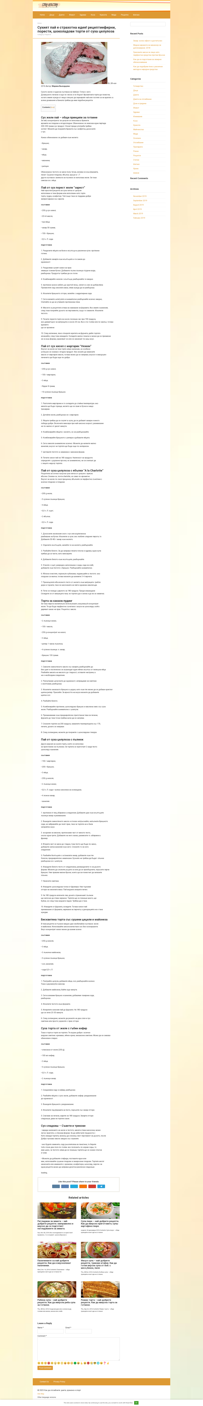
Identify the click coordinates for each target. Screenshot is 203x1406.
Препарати (138, 147)
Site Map (40, 1394)
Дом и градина (139, 103)
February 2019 (139, 218)
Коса (93, 15)
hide (52, 107)
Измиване (137, 116)
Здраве (83, 15)
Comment (42, 1336)
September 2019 (140, 200)
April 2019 (137, 209)
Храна (135, 168)
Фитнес (136, 15)
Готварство (138, 86)
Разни (136, 151)
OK (136, 1403)
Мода (113, 15)
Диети (61, 15)
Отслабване (138, 142)
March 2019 (138, 213)
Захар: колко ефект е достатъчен (147, 41)
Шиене (136, 173)
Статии (136, 160)
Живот (72, 15)
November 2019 (139, 196)
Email (68, 1328)
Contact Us (44, 1382)
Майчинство (138, 129)
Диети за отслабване (142, 99)
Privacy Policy (59, 1382)
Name (40, 1328)
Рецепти (124, 15)
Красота (103, 15)
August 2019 (138, 205)
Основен (137, 138)
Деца (51, 15)
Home (42, 15)
